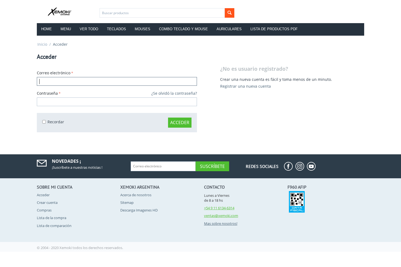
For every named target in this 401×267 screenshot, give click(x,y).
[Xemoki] (61, 11)
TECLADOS (116, 29)
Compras (44, 210)
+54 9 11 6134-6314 (219, 207)
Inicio (42, 44)
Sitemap (127, 202)
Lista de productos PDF (274, 29)
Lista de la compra (51, 217)
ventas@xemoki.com (221, 215)
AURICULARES (229, 29)
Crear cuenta (47, 202)
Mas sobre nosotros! (220, 223)
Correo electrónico (53, 72)
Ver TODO (89, 29)
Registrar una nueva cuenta (245, 86)
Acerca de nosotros (135, 194)
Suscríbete (212, 166)
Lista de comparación (54, 225)
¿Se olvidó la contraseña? (174, 93)
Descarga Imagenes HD (139, 210)
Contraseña (47, 93)
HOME (46, 29)
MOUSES (142, 29)
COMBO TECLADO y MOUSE (183, 29)
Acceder (179, 122)
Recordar (55, 121)
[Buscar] (229, 13)
